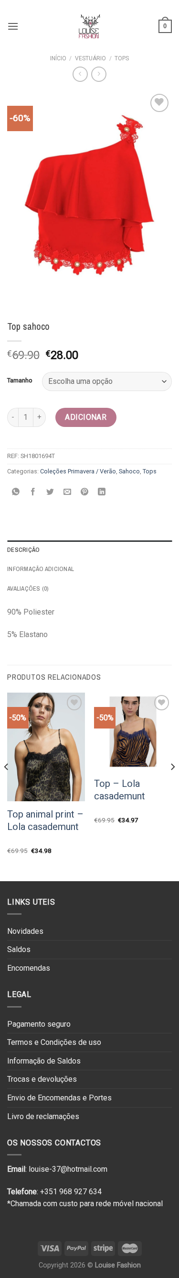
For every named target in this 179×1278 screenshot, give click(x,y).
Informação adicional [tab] (40, 569)
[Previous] (6, 786)
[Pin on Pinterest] (85, 493)
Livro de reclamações (43, 1116)
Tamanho (19, 380)
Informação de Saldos (44, 1060)
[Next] (172, 786)
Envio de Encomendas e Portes (59, 1097)
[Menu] (13, 26)
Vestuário (90, 58)
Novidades (25, 931)
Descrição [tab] (23, 550)
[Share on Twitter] (50, 493)
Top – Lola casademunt (119, 790)
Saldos (19, 949)
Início (58, 58)
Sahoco (129, 471)
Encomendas (28, 968)
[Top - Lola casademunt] (133, 732)
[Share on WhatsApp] (16, 493)
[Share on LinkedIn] (102, 493)
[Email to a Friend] (67, 493)
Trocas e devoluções (42, 1079)
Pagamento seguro (39, 1024)
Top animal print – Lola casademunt (45, 820)
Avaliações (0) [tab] (28, 588)
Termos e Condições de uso (54, 1042)
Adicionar (85, 417)
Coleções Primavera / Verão (78, 471)
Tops (122, 58)
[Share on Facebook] (33, 493)
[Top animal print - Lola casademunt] (46, 747)
